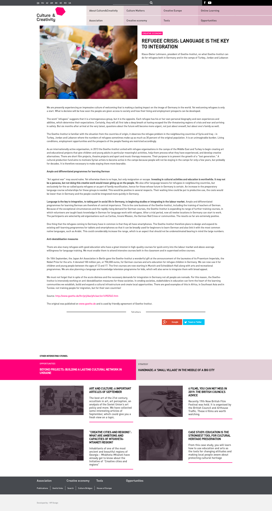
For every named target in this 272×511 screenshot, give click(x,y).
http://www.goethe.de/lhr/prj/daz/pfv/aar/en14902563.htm (86, 295)
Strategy (143, 363)
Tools (167, 20)
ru (42, 3)
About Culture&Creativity (103, 10)
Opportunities (209, 20)
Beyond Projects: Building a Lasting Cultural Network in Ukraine (81, 371)
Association (96, 20)
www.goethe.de (87, 303)
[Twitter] (194, 322)
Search (70, 488)
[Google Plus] (172, 322)
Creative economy (137, 20)
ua (70, 3)
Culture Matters (136, 10)
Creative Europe (173, 10)
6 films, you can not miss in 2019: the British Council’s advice (207, 392)
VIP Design (53, 503)
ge (61, 3)
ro (65, 3)
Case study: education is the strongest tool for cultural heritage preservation (209, 435)
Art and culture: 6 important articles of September (110, 390)
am (51, 3)
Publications (42, 488)
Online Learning (210, 10)
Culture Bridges (85, 488)
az (47, 3)
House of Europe (104, 488)
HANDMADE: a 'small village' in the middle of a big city (176, 369)
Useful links (57, 488)
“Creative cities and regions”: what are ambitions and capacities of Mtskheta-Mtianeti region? (110, 437)
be (56, 3)
